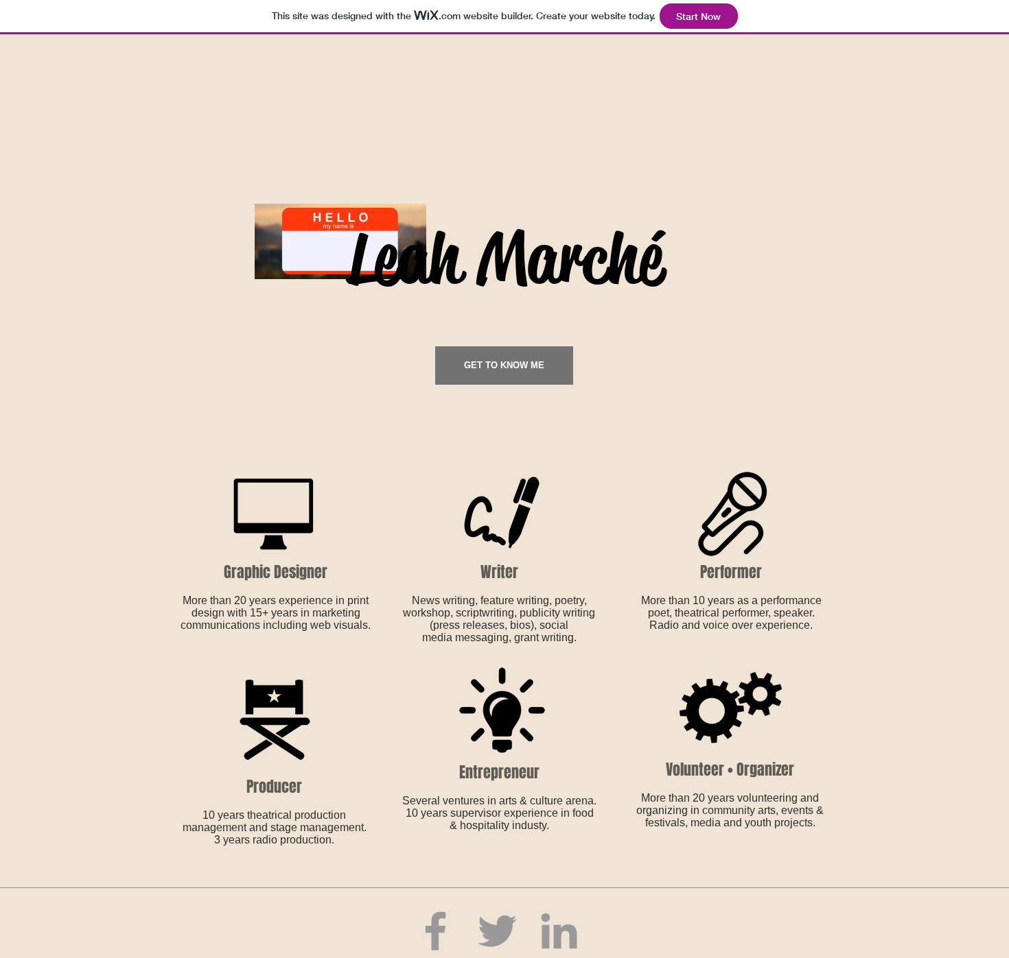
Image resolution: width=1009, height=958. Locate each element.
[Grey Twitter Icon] (497, 931)
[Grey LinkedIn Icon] (559, 931)
